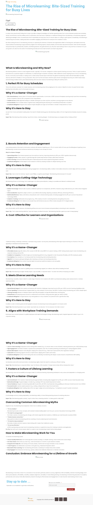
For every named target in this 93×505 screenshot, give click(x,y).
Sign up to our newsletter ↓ (55, 482)
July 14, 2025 (10, 24)
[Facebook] (56, 499)
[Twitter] (61, 499)
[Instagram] (65, 499)
